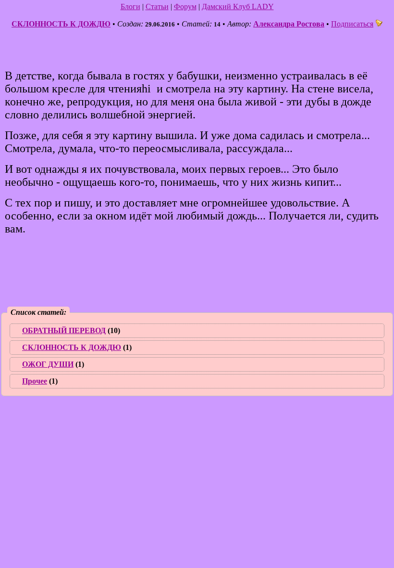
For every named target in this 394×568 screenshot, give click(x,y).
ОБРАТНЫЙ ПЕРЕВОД (64, 330)
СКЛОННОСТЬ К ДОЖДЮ (61, 24)
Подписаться (352, 24)
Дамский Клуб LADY (238, 6)
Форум (185, 6)
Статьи (157, 6)
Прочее (34, 381)
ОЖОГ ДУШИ (48, 364)
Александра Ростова (288, 24)
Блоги (130, 6)
